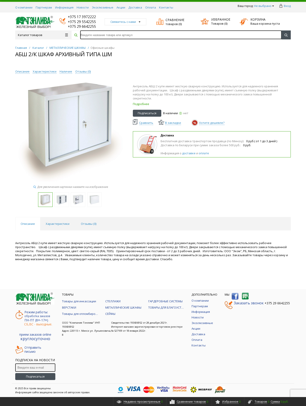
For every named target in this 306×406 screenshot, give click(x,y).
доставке (189, 153)
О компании (23, 7)
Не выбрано (263, 6)
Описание (22, 71)
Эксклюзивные (102, 7)
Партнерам (44, 7)
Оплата (150, 7)
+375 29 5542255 (77, 21)
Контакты (166, 7)
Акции (120, 7)
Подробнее (141, 104)
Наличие (66, 71)
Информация (64, 7)
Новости (83, 7)
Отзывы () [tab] (88, 224)
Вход (287, 6)
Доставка (135, 7)
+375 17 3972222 (77, 17)
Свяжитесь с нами (123, 22)
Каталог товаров (30, 35)
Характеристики (44, 71)
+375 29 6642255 (77, 26)
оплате (204, 153)
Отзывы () (83, 71)
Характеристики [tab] (57, 224)
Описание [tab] (28, 224)
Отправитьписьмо (32, 350)
